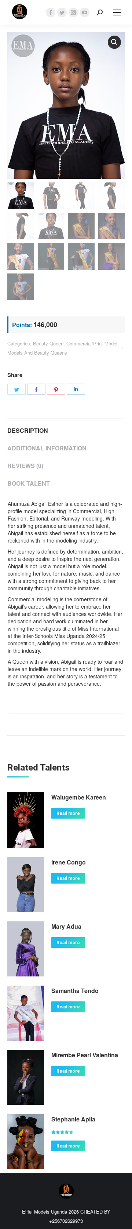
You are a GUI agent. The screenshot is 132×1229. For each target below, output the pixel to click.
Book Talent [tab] (28, 483)
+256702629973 (66, 1220)
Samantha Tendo (75, 990)
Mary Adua (66, 926)
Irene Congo (68, 862)
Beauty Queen (48, 343)
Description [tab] (27, 430)
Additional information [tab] (47, 448)
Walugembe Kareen (78, 797)
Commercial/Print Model (91, 343)
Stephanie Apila (73, 1119)
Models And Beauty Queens (37, 352)
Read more (68, 813)
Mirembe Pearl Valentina (84, 1055)
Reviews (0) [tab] (25, 465)
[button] (114, 42)
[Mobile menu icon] (117, 12)
